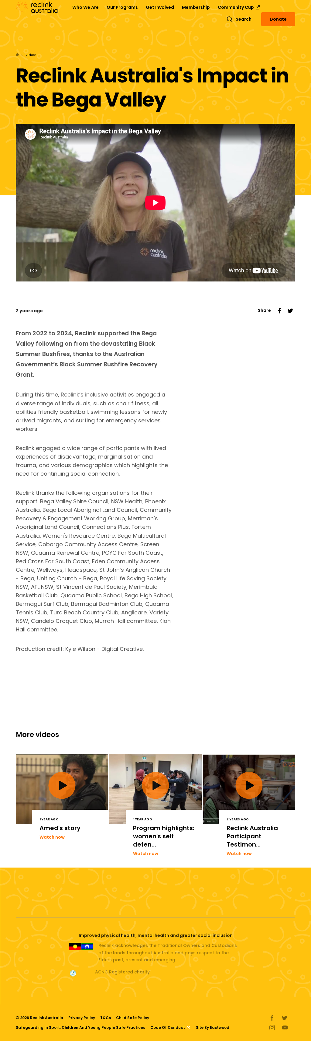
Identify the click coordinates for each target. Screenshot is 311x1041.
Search (243, 19)
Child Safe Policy (132, 1017)
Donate (278, 19)
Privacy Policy (81, 1017)
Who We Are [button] (85, 7)
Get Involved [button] (160, 7)
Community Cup (236, 7)
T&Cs (105, 1017)
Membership (196, 7)
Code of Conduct (168, 1027)
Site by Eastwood (212, 1027)
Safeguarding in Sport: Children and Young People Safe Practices (80, 1027)
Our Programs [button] (122, 7)
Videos (31, 55)
